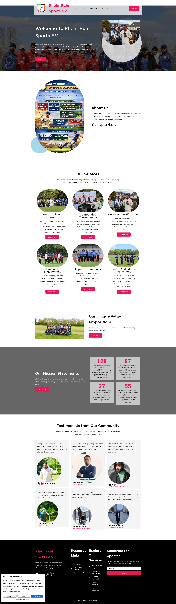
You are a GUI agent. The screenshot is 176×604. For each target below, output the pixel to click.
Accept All (37, 596)
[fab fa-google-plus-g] (52, 574)
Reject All (23, 596)
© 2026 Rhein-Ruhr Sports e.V (88, 600)
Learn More (52, 237)
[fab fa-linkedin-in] (47, 574)
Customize (10, 596)
